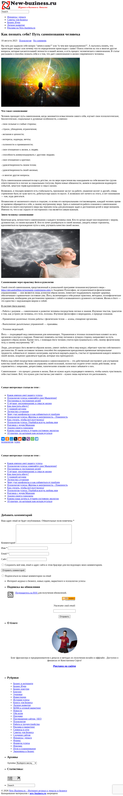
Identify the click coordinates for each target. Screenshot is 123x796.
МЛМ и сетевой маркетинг (27, 708)
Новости (17, 710)
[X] (15, 439)
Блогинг (17, 691)
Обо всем (18, 713)
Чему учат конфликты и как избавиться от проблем (33, 414)
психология (7, 442)
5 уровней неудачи (16, 408)
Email (5, 553)
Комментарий (8, 542)
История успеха (21, 699)
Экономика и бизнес (23, 751)
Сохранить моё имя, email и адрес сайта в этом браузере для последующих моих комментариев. (53, 565)
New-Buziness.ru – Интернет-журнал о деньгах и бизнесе (38, 790)
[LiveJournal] (24, 439)
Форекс (17, 740)
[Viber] (28, 439)
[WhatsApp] (32, 439)
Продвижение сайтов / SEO (27, 718)
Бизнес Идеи (13, 22)
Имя (4, 548)
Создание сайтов (21, 735)
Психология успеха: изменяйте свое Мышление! (32, 398)
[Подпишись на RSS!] (68, 600)
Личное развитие (16, 25)
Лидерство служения (18, 411)
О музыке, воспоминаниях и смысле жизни (29, 403)
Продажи (18, 716)
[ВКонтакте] (3, 439)
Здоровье (17, 694)
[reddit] (20, 439)
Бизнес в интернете (23, 683)
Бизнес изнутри (21, 689)
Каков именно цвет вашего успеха (24, 395)
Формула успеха (21, 743)
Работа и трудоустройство (26, 724)
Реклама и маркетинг (24, 727)
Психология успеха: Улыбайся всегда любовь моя (32, 422)
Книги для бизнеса (23, 702)
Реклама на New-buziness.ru (21, 28)
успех (17, 442)
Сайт (3, 559)
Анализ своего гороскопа (20, 427)
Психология (25, 40)
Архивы (11, 763)
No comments (39, 40)
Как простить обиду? (18, 406)
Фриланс (17, 746)
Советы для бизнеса (17, 19)
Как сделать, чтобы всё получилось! (25, 419)
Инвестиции (19, 697)
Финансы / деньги (16, 17)
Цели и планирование (24, 748)
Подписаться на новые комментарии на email (28, 576)
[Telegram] (36, 439)
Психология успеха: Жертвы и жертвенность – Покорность (37, 417)
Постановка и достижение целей (24, 400)
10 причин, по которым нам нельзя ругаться (29, 433)
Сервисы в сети (21, 729)
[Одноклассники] (7, 439)
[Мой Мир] (11, 439)
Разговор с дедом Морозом (21, 425)
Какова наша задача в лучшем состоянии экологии (33, 430)
